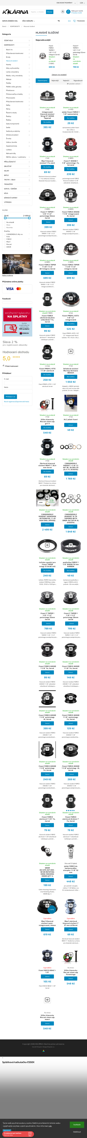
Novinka (18, 227)
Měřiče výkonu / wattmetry (16, 157)
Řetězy (8, 116)
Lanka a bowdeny (12, 72)
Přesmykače (10, 98)
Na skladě (18, 222)
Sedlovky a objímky (13, 131)
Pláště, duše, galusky (13, 87)
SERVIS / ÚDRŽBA (10, 189)
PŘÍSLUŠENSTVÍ (10, 162)
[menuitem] (11, 21)
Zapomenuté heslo (22, 401)
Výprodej (8, 202)
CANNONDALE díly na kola (18, 235)
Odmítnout (77, 1132)
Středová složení (12, 135)
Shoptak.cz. (51, 1047)
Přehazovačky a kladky (14, 94)
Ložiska (9, 150)
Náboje (8, 79)
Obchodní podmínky (64, 3)
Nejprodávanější (79, 80)
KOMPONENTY (9, 45)
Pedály (8, 83)
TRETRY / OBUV (9, 180)
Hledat (49, 12)
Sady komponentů (12, 124)
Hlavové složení (12, 61)
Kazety (8, 64)
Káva (6, 193)
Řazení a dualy (11, 113)
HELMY (6, 171)
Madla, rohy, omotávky (14, 75)
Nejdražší (66, 80)
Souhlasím (77, 1125)
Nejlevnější (55, 80)
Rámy (8, 109)
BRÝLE (6, 175)
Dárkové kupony (10, 198)
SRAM (18, 247)
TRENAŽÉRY (8, 184)
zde (50, 1126)
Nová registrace (10, 401)
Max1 (18, 242)
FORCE (18, 239)
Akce (18, 225)
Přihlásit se (10, 397)
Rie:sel (18, 244)
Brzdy (8, 57)
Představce (10, 90)
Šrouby (8, 138)
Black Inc (9, 49)
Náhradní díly (11, 153)
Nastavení (7, 1130)
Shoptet (39, 1047)
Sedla (8, 127)
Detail (48, 222)
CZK (81, 3)
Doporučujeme (42, 80)
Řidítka (8, 120)
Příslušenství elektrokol (14, 53)
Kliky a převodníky (12, 68)
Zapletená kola (11, 146)
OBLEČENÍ (7, 166)
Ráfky (8, 105)
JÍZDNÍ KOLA (8, 40)
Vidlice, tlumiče (11, 142)
